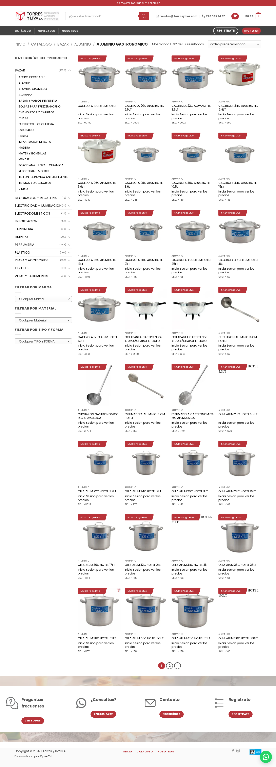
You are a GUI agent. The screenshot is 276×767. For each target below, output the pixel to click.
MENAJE (24, 159)
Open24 (46, 756)
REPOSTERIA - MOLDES (34, 171)
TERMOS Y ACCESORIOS (35, 183)
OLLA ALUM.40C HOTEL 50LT (144, 638)
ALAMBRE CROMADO (33, 89)
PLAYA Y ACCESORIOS (31, 260)
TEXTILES (21, 268)
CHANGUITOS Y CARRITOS (37, 112)
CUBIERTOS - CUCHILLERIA (36, 124)
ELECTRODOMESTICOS (32, 213)
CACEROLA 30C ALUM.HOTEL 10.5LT (191, 184)
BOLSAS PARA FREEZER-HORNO (40, 106)
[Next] (177, 665)
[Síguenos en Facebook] (233, 751)
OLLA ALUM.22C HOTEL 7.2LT (97, 491)
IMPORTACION (26, 221)
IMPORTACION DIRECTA (35, 142)
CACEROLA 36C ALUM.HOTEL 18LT (97, 262)
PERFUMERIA (24, 244)
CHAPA (23, 118)
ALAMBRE (25, 83)
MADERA (24, 148)
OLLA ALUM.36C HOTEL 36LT (237, 565)
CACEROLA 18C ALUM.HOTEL (97, 106)
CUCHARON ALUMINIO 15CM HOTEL (237, 339)
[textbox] (42, 299)
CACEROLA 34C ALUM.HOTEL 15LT (238, 184)
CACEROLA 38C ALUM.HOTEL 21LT (144, 262)
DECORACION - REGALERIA (36, 198)
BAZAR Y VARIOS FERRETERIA (38, 101)
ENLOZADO (26, 130)
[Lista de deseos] (235, 16)
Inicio (20, 44)
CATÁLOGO (23, 31)
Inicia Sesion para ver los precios (96, 116)
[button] (253, 16)
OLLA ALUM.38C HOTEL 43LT (97, 638)
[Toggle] (69, 70)
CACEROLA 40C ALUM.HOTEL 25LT (191, 262)
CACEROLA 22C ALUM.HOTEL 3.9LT (191, 107)
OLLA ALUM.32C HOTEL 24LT (144, 565)
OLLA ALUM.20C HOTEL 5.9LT (238, 414)
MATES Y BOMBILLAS (32, 153)
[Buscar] (144, 16)
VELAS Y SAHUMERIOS (31, 276)
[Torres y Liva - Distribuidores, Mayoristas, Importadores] (37, 16)
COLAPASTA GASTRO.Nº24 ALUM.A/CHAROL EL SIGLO (143, 339)
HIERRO (23, 136)
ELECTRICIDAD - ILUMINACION (38, 205)
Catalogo (41, 44)
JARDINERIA (24, 229)
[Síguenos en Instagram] (238, 751)
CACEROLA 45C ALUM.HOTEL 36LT (238, 262)
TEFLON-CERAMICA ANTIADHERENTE (43, 177)
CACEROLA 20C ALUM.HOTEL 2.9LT (144, 107)
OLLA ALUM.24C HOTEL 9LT (143, 491)
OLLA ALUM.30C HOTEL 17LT (96, 565)
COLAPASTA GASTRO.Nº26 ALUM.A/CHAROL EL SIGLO (190, 339)
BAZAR (63, 44)
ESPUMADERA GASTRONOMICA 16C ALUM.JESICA (193, 416)
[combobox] (43, 299)
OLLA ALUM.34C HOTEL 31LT (190, 565)
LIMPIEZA (21, 237)
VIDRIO (23, 189)
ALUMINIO (82, 44)
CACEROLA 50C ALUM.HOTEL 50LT (97, 339)
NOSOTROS (70, 31)
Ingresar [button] (251, 30)
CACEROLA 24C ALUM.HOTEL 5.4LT (238, 107)
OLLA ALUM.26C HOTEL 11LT (190, 491)
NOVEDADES (46, 31)
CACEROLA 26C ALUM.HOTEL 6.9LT (97, 184)
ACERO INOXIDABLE (32, 77)
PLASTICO (22, 252)
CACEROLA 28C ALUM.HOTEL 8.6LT (144, 184)
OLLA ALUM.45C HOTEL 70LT (191, 638)
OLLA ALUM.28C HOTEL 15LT (237, 491)
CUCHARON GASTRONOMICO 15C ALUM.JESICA (98, 416)
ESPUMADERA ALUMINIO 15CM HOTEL (145, 416)
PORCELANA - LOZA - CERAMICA (41, 165)
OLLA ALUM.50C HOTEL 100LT (238, 638)
